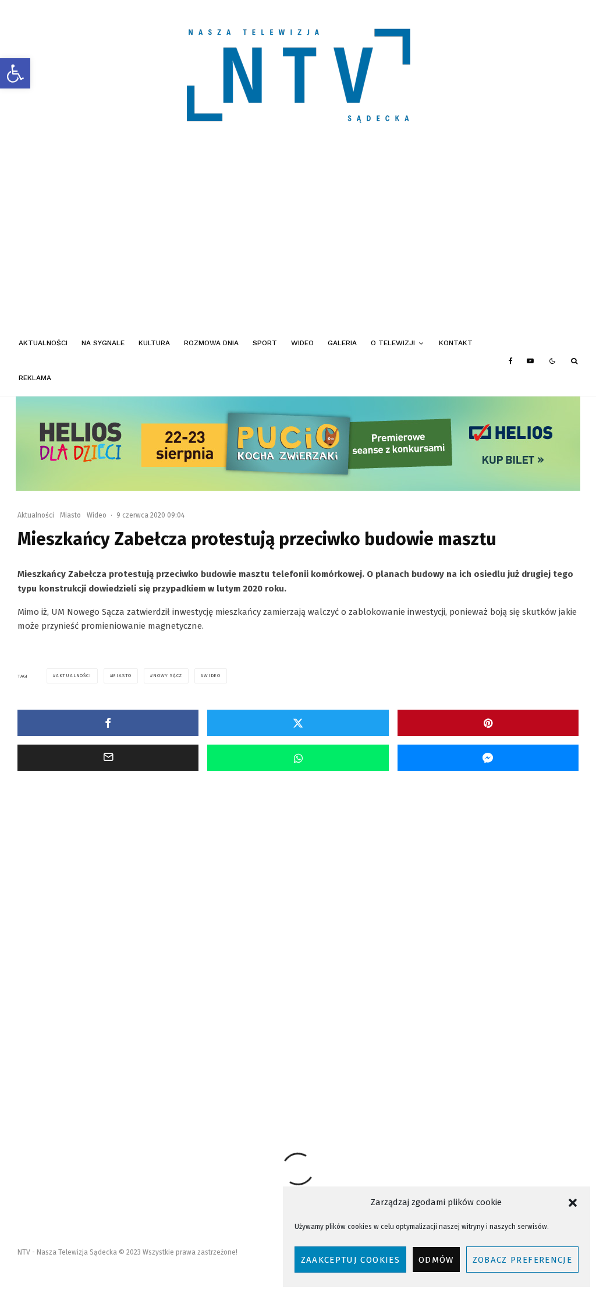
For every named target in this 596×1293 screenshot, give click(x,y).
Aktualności (43, 343)
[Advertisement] (298, 238)
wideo (212, 675)
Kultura (154, 343)
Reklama (35, 378)
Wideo (302, 343)
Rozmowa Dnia (211, 343)
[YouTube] (530, 361)
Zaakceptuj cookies (350, 1260)
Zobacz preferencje (522, 1260)
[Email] (107, 758)
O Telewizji (393, 343)
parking (262, 1065)
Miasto (70, 515)
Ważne (97, 942)
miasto (122, 675)
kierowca (125, 1065)
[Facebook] (511, 361)
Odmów (436, 1260)
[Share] (107, 723)
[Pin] (488, 723)
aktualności (73, 675)
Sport (265, 343)
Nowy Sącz (167, 675)
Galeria (342, 343)
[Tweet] (297, 723)
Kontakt (456, 343)
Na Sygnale (103, 343)
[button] (15, 73)
